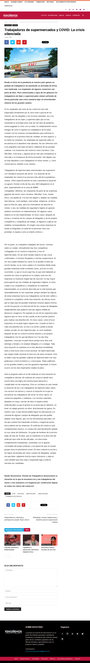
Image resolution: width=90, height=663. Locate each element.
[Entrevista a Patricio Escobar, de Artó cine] (49, 540)
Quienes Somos (17, 2)
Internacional (53, 15)
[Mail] (73, 9)
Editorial (50, 2)
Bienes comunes (46, 544)
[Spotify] (76, 9)
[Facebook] (66, 9)
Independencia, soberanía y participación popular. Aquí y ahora (16, 518)
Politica (44, 15)
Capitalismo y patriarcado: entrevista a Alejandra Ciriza (31, 550)
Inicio (6, 2)
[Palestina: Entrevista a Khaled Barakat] (12, 540)
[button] (83, 14)
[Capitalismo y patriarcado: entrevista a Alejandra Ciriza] (31, 540)
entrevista (21, 493)
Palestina (7, 544)
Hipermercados (31, 493)
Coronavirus (13, 22)
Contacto (8, 6)
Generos (68, 15)
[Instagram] (69, 9)
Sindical (61, 15)
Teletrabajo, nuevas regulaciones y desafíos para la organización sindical (45, 519)
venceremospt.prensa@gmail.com (37, 651)
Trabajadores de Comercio (13, 496)
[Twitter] (80, 9)
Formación (40, 2)
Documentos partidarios (66, 2)
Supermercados (43, 493)
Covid (13, 493)
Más (27, 530)
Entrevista (26, 544)
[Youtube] (84, 9)
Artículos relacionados (14, 530)
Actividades (29, 2)
